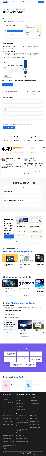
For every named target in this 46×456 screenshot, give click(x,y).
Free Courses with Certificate (8, 402)
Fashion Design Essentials (20, 440)
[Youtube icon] (25, 453)
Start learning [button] (7, 85)
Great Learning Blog (19, 405)
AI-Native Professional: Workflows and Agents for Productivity (25, 332)
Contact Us (18, 397)
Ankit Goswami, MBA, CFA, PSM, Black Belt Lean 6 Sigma (13, 159)
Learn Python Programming (34, 403)
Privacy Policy (18, 402)
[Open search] (11, 1)
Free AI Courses (31, 413)
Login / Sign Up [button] (41, 1)
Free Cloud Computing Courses (34, 425)
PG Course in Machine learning (16, 57)
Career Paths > (19, 377)
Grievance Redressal (19, 406)
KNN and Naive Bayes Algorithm (8, 265)
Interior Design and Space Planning (22, 441)
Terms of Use (18, 400)
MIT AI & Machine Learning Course (22, 417)
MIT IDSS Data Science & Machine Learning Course (22, 430)
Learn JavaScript (32, 396)
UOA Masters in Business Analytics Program (22, 425)
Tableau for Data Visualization (34, 405)
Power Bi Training (32, 397)
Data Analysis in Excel (33, 400)
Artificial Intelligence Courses (8, 424)
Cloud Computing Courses (7, 421)
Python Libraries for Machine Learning (41, 290)
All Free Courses (5, 400)
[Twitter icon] (28, 453)
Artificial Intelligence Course (8, 440)
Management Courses (7, 415)
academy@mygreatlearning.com (37, 454)
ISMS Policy (18, 399)
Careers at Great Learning (20, 409)
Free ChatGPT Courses (33, 418)
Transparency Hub (19, 403)
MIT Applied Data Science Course (22, 415)
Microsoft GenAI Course (7, 438)
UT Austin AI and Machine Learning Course (22, 423)
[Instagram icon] (30, 453)
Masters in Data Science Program (9, 441)
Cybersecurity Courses (7, 419)
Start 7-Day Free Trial (9, 236)
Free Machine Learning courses (18, 251)
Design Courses (6, 413)
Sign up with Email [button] (14, 34)
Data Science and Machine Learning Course (9, 446)
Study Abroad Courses (7, 418)
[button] (33, 31)
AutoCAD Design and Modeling (21, 438)
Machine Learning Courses (23, 303)
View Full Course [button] (9, 127)
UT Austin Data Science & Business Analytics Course (22, 432)
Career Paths (5, 397)
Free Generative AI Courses (33, 422)
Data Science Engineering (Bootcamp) (7, 443)
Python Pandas (23, 290)
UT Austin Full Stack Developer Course (22, 418)
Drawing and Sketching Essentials (22, 443)
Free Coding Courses (33, 415)
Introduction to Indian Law (20, 437)
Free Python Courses (32, 416)
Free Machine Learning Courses (34, 427)
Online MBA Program (6, 437)
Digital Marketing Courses (7, 422)
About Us (17, 396)
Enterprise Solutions (19, 408)
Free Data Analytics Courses (34, 424)
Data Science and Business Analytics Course (9, 448)
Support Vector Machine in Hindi (26, 265)
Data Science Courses (7, 416)
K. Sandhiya (31, 158)
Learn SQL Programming (33, 399)
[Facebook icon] (21, 453)
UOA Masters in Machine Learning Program (22, 421)
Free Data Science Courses (33, 419)
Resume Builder (5, 399)
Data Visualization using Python (9, 290)
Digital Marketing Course (33, 402)
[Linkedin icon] (23, 453)
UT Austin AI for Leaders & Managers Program (22, 428)
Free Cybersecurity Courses (34, 421)
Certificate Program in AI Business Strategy (40, 331)
